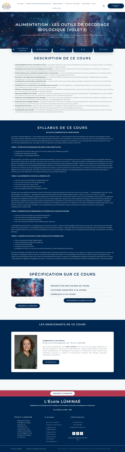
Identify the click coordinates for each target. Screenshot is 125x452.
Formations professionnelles (38, 3)
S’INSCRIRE (86, 3)
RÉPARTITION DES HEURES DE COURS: (70, 286)
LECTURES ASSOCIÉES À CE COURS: (69, 290)
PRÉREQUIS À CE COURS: (63, 294)
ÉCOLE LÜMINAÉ (23, 417)
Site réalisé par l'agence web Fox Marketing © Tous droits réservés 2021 (84, 448)
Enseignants (58, 3)
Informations (78, 417)
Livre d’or (56, 8)
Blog (94, 3)
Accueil (20, 3)
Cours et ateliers (72, 3)
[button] (103, 6)
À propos (49, 417)
